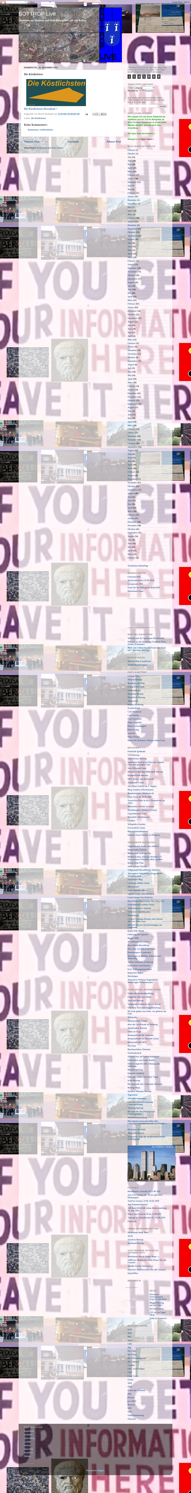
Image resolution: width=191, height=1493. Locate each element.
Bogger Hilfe (133, 938)
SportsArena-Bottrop (137, 759)
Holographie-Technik (137, 850)
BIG (129, 1337)
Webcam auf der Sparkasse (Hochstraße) (146, 638)
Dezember (132, 182)
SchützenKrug (134, 690)
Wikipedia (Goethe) (136, 824)
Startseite (73, 141)
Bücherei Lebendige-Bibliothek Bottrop (145, 772)
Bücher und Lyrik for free (139, 853)
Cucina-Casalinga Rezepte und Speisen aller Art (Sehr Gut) (145, 920)
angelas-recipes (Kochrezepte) (141, 894)
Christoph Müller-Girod (138, 883)
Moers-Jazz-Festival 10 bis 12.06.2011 (144, 1214)
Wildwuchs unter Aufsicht (139, 908)
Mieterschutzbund (136, 1133)
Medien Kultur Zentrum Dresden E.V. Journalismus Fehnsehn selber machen (145, 858)
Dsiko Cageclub (135, 722)
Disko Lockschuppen (137, 726)
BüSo (130, 1340)
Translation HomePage (138, 566)
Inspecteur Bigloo (135, 973)
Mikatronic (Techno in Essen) (141, 806)
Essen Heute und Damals (139, 966)
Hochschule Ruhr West (138, 1232)
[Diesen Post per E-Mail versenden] (93, 114)
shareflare (28, 1452)
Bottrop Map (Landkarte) (139, 661)
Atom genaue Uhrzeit (137, 866)
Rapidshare (29, 1431)
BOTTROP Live (37, 14)
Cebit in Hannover (158, 1318)
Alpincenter (133, 701)
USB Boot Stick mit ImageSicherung (144, 1008)
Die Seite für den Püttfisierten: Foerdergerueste (141, 1112)
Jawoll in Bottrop (135, 1240)
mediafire (28, 1435)
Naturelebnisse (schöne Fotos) (141, 905)
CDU (130, 1344)
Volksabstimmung (136, 1415)
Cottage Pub (133, 676)
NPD (130, 1383)
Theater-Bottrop (135, 680)
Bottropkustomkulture (138, 831)
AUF (130, 1329)
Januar (131, 179)
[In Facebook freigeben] (102, 114)
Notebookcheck (134, 1053)
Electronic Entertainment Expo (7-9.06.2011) (158, 1296)
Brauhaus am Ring (136, 683)
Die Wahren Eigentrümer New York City (146, 901)
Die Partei (132, 1354)
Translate (149, 91)
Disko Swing (133, 730)
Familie (131, 1365)
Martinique (133, 976)
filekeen (27, 1456)
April (130, 168)
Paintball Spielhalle (136, 751)
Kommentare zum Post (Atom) (49, 148)
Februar (131, 150)
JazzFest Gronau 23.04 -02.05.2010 (143, 1201)
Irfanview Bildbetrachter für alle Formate (146, 1270)
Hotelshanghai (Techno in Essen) (142, 810)
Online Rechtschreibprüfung (140, 993)
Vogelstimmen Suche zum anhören (143, 846)
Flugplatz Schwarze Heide (139, 997)
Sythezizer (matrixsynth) (139, 912)
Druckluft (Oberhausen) (139, 817)
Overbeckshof (134, 708)
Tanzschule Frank (136, 782)
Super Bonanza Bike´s (137, 890)
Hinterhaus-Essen (135, 591)
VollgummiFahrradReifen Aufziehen (144, 870)
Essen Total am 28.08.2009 (139, 797)
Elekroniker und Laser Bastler (141, 1060)
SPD (130, 1412)
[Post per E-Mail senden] (86, 114)
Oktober (131, 154)
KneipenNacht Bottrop (138, 775)
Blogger (100, 1470)
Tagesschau (133, 1095)
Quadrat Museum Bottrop (139, 1091)
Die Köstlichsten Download (39, 108)
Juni (130, 161)
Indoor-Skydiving (135, 704)
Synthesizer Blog (135, 879)
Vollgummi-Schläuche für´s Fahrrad (144, 1004)
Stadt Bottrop (134, 1080)
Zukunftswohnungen (137, 1098)
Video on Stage (134, 1032)
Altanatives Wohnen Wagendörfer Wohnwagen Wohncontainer (143, 981)
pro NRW (132, 1401)
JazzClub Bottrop (136, 1000)
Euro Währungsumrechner (140, 969)
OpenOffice (133, 1273)
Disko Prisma (134, 737)
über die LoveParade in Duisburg (143, 1024)
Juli (129, 157)
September (132, 204)
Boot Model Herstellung (138, 945)
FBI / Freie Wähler (136, 1369)
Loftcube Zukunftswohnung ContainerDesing (140, 1103)
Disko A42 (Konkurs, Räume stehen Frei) (146, 740)
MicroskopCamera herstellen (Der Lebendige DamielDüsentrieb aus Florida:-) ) (147, 1123)
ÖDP (130, 1387)
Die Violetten (133, 1362)
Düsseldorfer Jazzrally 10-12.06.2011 (144, 1191)
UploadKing (29, 1438)
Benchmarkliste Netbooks (139, 1049)
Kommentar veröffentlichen (40, 130)
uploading (28, 1449)
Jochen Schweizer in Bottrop (140, 962)
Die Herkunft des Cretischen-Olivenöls (145, 1084)
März (130, 171)
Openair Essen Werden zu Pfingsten (144, 835)
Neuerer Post (32, 141)
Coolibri (131, 821)
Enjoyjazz (132, 1221)
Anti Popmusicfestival (137, 1204)
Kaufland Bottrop (136, 1243)
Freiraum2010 (134, 577)
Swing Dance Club (136, 687)
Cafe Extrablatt (135, 719)
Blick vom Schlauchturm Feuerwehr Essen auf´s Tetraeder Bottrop (147, 649)
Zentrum (132, 1419)
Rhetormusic (133, 887)
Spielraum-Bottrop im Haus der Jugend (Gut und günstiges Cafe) (146, 763)
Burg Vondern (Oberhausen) (140, 790)
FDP (130, 1372)
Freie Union (133, 1376)
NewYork (132, 1046)
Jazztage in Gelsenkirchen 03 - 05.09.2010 (146, 1218)
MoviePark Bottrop (136, 697)
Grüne (130, 1380)
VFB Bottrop (133, 755)
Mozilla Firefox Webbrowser (140, 1266)
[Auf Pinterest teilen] (105, 114)
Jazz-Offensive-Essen (137, 768)
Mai (129, 164)
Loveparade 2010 (135, 584)
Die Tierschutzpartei (137, 1358)
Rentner (131, 1405)
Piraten (131, 1397)
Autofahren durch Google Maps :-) (143, 1256)
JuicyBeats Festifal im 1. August (142, 786)
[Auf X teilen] (99, 114)
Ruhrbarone (133, 915)
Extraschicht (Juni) (136, 828)
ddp (129, 1347)
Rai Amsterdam (157, 1309)
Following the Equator (138, 934)
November (132, 229)
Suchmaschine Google (137, 1021)
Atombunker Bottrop (137, 1028)
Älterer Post (113, 141)
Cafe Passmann (134, 712)
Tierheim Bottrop (135, 1108)
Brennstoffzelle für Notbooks (141, 1035)
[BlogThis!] (96, 114)
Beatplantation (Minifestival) (141, 793)
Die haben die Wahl (136, 1129)
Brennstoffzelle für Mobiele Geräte (143, 1039)
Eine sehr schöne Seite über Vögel (143, 1077)
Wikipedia (132, 1017)
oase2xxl (131, 733)
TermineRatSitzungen (137, 665)
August (131, 239)
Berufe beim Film (136, 863)
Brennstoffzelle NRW (137, 1042)
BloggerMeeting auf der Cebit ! (157, 1304)
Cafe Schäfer (133, 715)
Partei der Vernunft (136, 1390)
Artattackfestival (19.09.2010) (141, 580)
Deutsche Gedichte (136, 1073)
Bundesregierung (135, 1070)
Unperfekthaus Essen (137, 814)
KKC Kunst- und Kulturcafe (141, 779)
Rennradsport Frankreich (139, 952)
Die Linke (132, 1351)
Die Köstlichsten (38, 118)
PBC (130, 1394)
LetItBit (27, 1442)
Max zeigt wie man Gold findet (142, 949)
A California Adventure (138, 942)
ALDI (130, 1236)
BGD (130, 1333)
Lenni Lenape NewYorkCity (140, 897)
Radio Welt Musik (136, 931)
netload (27, 1445)
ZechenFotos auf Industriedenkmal (143, 1056)
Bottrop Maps (134, 1088)
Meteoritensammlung (137, 1117)
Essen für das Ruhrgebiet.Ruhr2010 (144, 587)
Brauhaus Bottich (135, 694)
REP (130, 1408)
